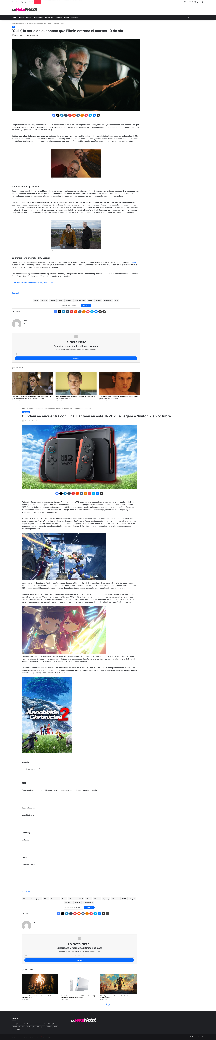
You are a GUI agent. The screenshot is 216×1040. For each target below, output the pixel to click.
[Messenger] (94, 115)
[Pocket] (86, 115)
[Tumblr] (66, 115)
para (23, 1026)
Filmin (134, 262)
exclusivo (43, 1023)
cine (14, 1023)
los (54, 1023)
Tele (43, 1026)
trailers (55, 1026)
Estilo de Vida (49, 17)
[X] (57, 115)
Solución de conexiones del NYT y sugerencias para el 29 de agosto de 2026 (62, 3)
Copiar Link (86, 305)
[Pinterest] (70, 115)
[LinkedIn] (62, 115)
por (34, 1026)
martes (69, 300)
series (99, 300)
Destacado (36, 1023)
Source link (16, 293)
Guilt (60, 300)
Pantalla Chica (80, 300)
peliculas (29, 1026)
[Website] (24, 323)
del (24, 1023)
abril (36, 300)
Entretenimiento (38, 17)
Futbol (49, 1023)
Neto (16, 35)
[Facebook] (53, 115)
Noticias (21, 17)
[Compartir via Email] (98, 115)
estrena (44, 300)
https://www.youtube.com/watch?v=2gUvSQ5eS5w (32, 282)
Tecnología (59, 17)
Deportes (28, 17)
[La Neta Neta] (24, 9)
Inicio (14, 17)
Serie (90, 300)
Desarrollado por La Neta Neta (50, 1037)
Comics (19, 1023)
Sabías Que (74, 17)
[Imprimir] (104, 311)
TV (27, 23)
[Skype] (90, 115)
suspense (108, 300)
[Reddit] (74, 115)
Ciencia (66, 17)
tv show (18, 1029)
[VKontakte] (78, 115)
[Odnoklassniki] (82, 115)
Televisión (49, 1026)
